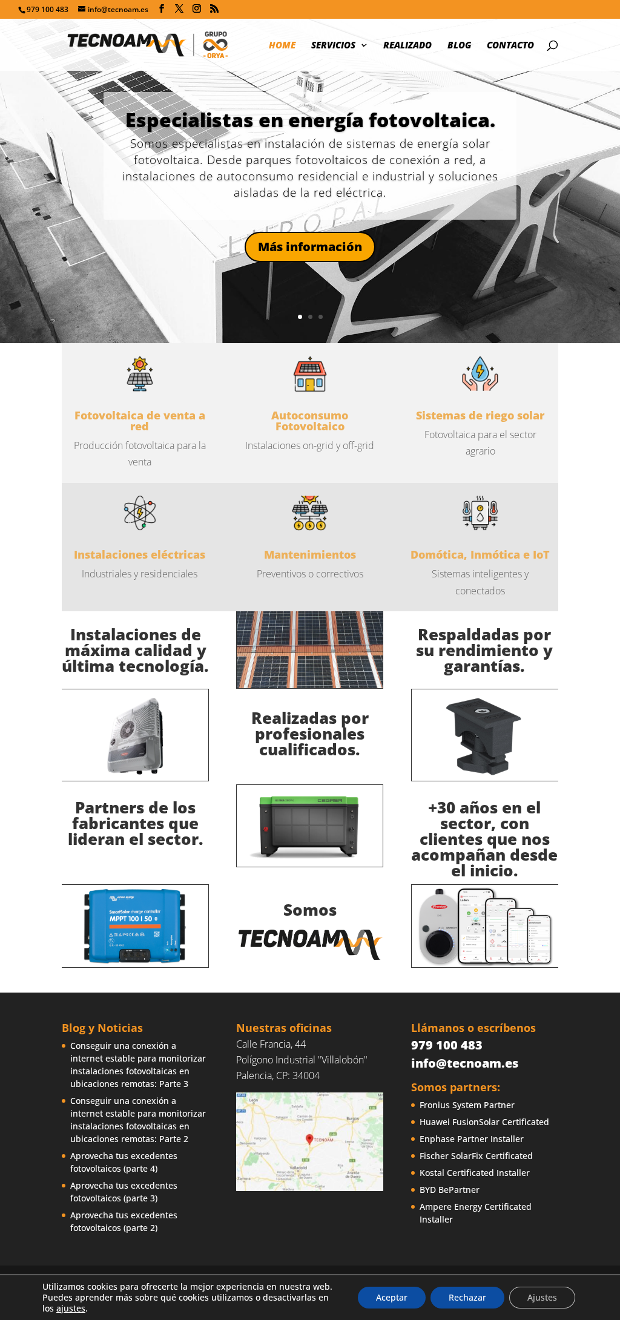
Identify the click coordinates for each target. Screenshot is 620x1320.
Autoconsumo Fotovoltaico (309, 420)
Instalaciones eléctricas (139, 554)
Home (282, 46)
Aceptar (391, 1297)
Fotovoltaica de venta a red (139, 420)
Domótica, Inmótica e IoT (480, 554)
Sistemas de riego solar (480, 415)
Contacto (510, 46)
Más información (310, 246)
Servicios (333, 46)
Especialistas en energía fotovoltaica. (310, 120)
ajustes (70, 1308)
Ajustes (542, 1297)
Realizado (407, 46)
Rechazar (467, 1297)
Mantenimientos (310, 554)
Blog (459, 46)
